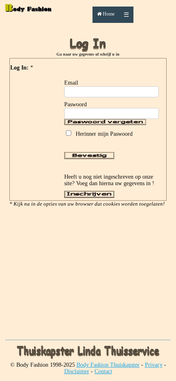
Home (108, 14)
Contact (103, 371)
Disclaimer (76, 371)
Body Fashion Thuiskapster (108, 365)
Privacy (153, 365)
